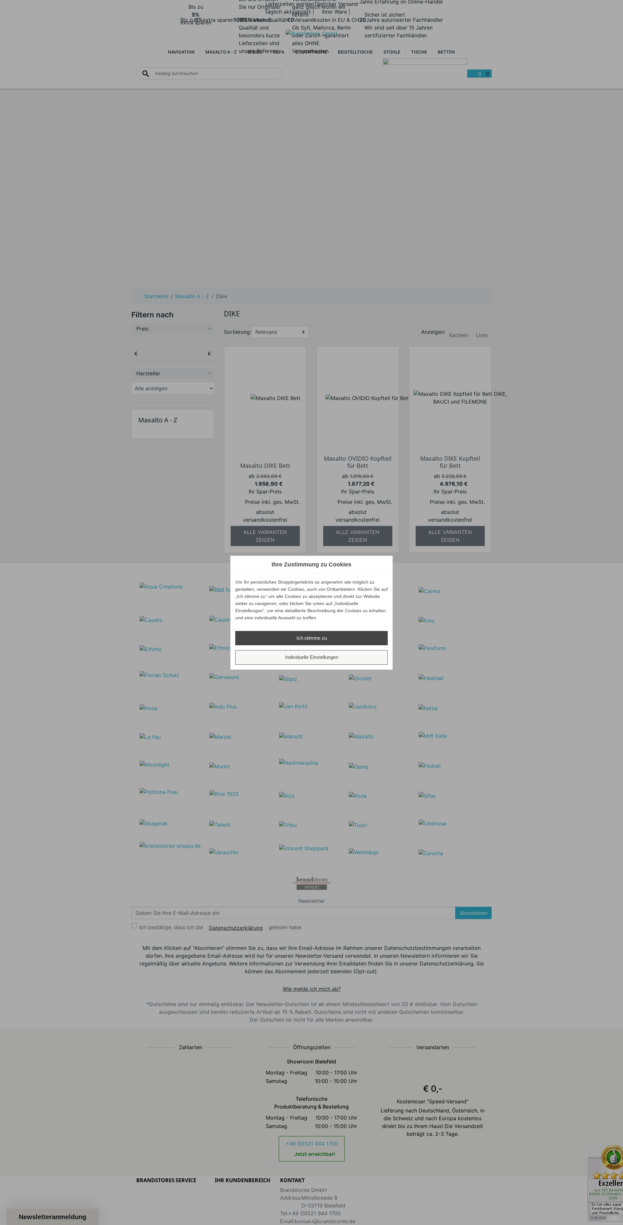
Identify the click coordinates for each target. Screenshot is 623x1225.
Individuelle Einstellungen (311, 657)
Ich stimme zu (312, 638)
